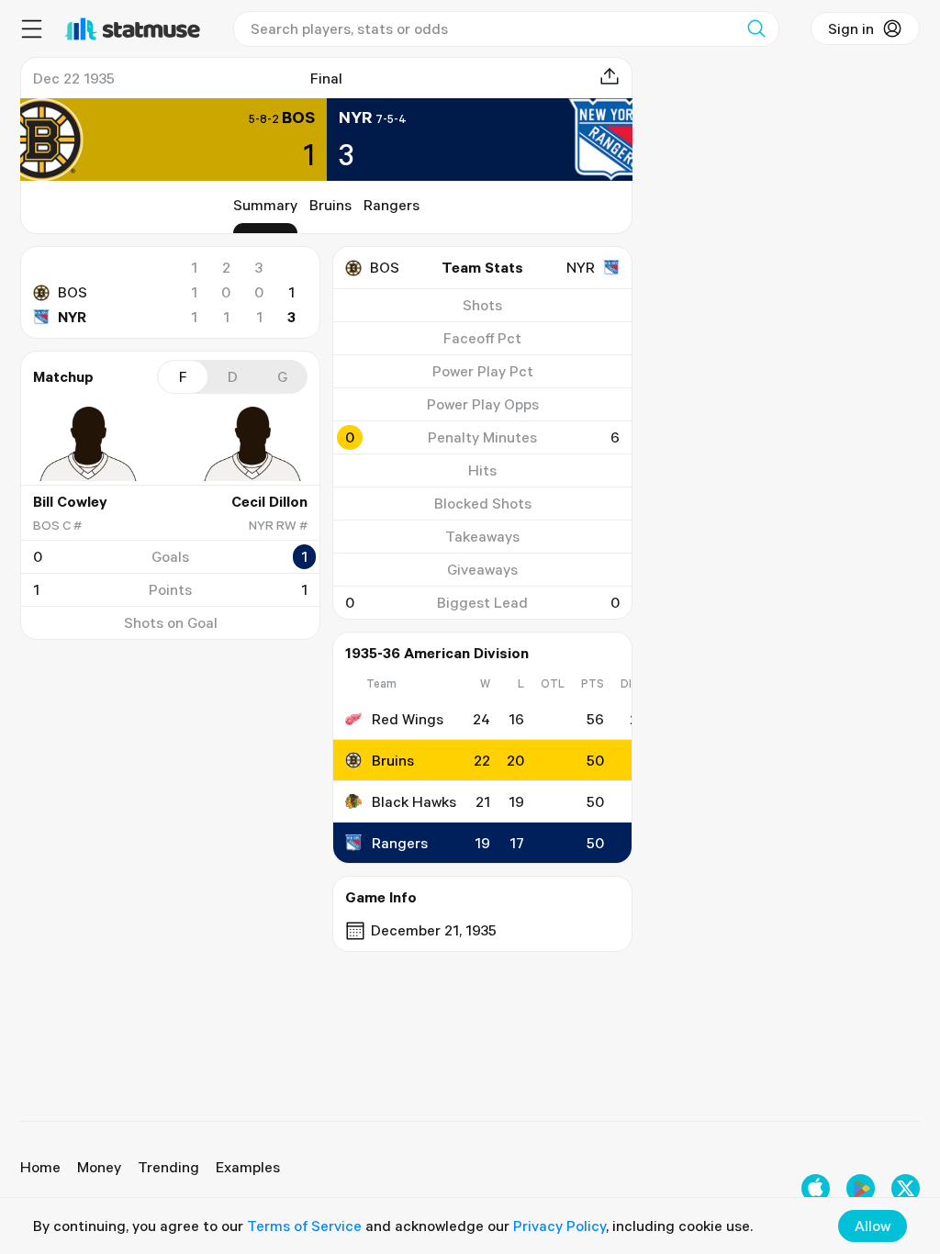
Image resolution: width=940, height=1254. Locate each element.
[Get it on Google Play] (860, 1188)
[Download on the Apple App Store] (815, 1188)
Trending (168, 1167)
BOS (72, 292)
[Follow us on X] (905, 1188)
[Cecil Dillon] (252, 443)
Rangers (392, 205)
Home (40, 1167)
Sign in (851, 28)
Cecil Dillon (269, 501)
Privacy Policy (559, 1225)
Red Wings (407, 719)
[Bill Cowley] (88, 443)
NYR (72, 317)
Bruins (330, 205)
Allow (872, 1225)
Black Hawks (414, 801)
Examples (248, 1167)
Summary (265, 205)
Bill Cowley (70, 501)
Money (99, 1167)
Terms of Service (304, 1225)
